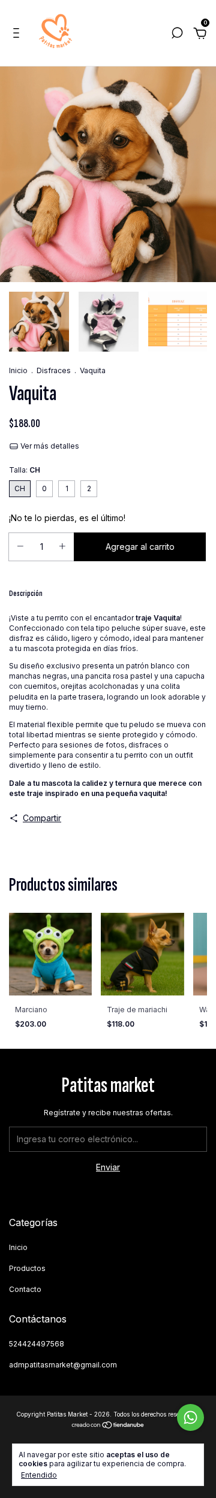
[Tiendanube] (108, 1426)
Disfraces (54, 370)
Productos (27, 1268)
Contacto (25, 1289)
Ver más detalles (49, 445)
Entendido (39, 1474)
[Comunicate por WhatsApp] (190, 1417)
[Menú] (18, 34)
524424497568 (36, 1343)
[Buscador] (177, 34)
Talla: (24, 469)
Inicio (18, 370)
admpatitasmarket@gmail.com (63, 1364)
